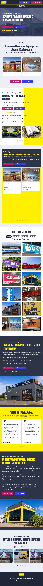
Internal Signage (25, 236)
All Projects (9, 236)
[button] (21, 547)
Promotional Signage (17, 239)
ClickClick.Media (25, 580)
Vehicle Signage (33, 236)
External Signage (16, 236)
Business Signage (26, 239)
